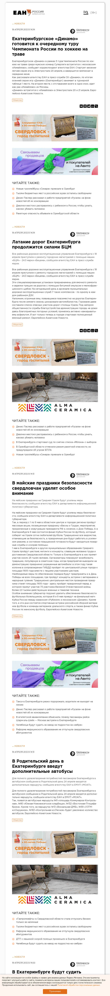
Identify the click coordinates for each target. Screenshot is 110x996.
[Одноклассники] (85, 106)
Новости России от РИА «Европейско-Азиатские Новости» (22, 12)
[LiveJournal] (96, 106)
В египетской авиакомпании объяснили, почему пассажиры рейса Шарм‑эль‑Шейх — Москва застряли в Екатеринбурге (52, 718)
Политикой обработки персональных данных (78, 985)
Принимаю (55, 991)
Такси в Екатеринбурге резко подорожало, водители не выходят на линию (54, 703)
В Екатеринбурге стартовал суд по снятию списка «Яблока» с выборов (56, 442)
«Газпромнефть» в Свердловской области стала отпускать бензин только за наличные (53, 920)
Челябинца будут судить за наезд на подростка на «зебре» (49, 725)
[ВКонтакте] (81, 106)
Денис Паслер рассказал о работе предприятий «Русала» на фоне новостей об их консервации (53, 199)
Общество (17, 100)
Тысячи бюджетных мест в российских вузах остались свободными (53, 193)
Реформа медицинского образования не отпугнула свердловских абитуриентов (53, 731)
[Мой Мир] (92, 106)
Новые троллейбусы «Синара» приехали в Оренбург (45, 189)
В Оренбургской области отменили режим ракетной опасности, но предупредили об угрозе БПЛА (53, 448)
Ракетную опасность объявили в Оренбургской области (47, 214)
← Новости (18, 24)
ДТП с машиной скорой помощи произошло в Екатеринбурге (50, 939)
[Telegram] (88, 106)
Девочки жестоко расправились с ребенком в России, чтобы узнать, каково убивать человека (54, 207)
